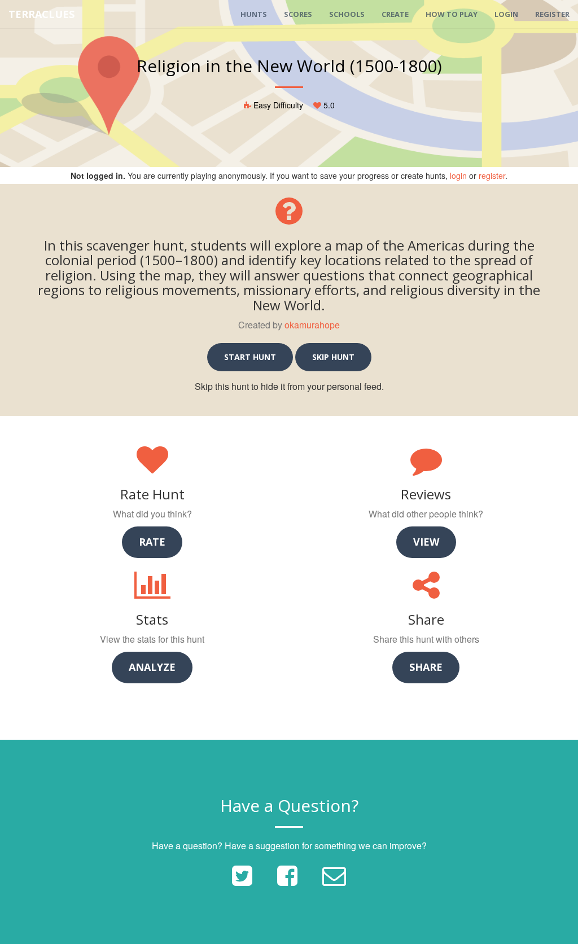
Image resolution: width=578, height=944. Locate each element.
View (426, 541)
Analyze (152, 667)
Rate (152, 541)
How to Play (452, 14)
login (458, 175)
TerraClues (41, 14)
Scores (298, 14)
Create (395, 14)
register (492, 175)
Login (506, 14)
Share (426, 667)
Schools (347, 14)
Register (552, 14)
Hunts (253, 14)
